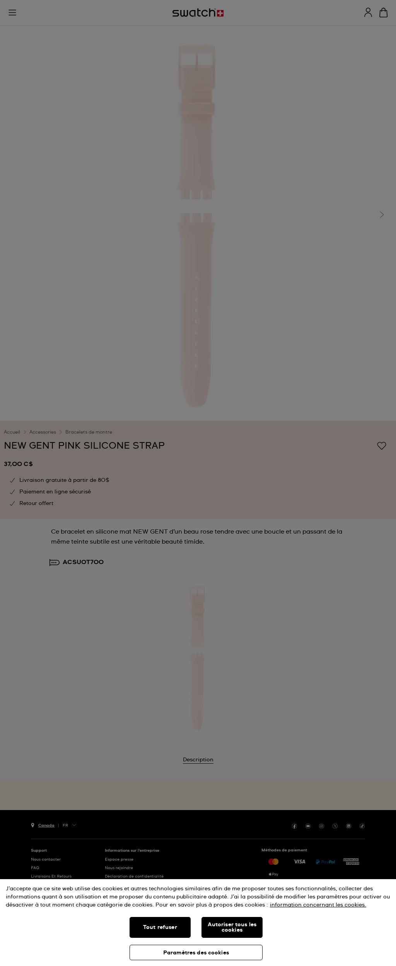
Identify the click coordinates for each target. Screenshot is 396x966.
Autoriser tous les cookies (232, 927)
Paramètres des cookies (196, 953)
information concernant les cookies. (318, 905)
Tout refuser (160, 927)
